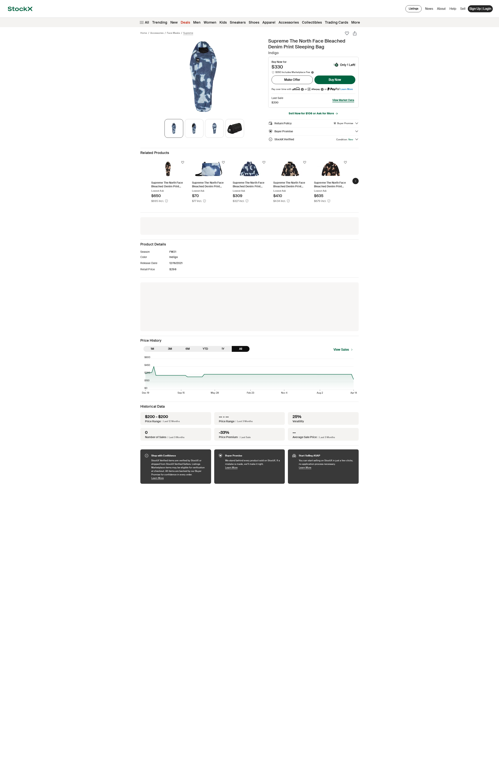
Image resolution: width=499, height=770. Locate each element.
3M (170, 348)
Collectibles (312, 22)
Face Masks (173, 33)
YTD (205, 348)
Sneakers (238, 22)
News (429, 9)
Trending (159, 22)
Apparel (268, 22)
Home (143, 33)
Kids (223, 22)
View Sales (341, 350)
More (355, 22)
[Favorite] (347, 33)
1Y (223, 348)
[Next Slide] (355, 181)
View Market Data (343, 100)
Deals (185, 22)
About (442, 10)
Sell (462, 9)
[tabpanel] (203, 76)
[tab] (174, 128)
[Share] (355, 33)
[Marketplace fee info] (312, 72)
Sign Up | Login (480, 9)
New (174, 22)
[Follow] (183, 162)
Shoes (254, 22)
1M (152, 348)
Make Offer (292, 80)
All (147, 22)
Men (197, 22)
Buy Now (335, 80)
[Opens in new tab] (302, 89)
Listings (413, 8)
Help (452, 9)
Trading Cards (336, 22)
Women (210, 22)
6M (188, 348)
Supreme (188, 33)
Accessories (289, 22)
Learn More (346, 89)
